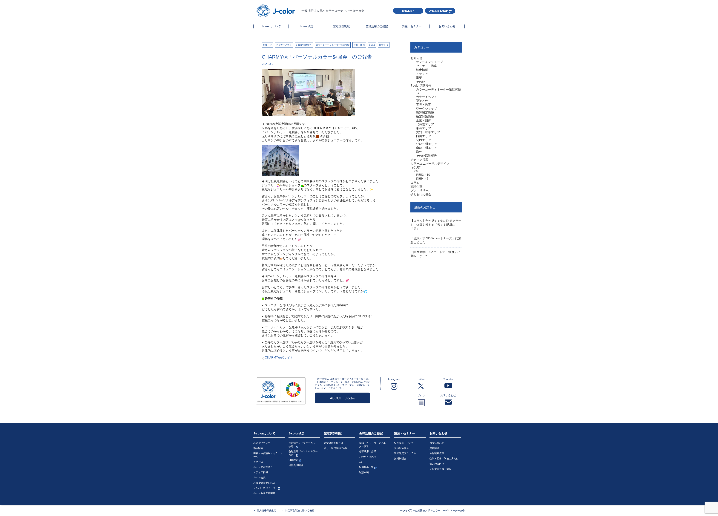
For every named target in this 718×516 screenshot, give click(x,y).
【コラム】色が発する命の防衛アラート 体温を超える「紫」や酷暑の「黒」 (435, 224)
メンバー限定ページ (265, 488)
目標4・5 (383, 45)
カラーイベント (426, 96)
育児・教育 (423, 104)
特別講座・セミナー (405, 443)
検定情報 (422, 69)
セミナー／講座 (284, 45)
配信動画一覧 (366, 467)
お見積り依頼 (436, 453)
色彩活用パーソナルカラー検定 (303, 453)
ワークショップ (426, 108)
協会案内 (258, 448)
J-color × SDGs (367, 456)
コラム (414, 182)
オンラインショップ (429, 62)
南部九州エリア (426, 147)
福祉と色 (422, 100)
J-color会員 (259, 477)
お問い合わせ (447, 26)
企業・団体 (359, 45)
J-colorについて (271, 26)
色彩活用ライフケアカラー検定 (303, 445)
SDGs (372, 45)
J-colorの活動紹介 (263, 467)
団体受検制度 (296, 465)
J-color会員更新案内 (264, 493)
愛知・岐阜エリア (428, 132)
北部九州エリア (426, 144)
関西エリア (423, 140)
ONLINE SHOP (438, 10)
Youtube (448, 379)
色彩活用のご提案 (377, 26)
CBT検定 (294, 460)
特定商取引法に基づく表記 (299, 510)
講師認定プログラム (405, 453)
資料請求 (434, 448)
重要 (419, 77)
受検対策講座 (401, 448)
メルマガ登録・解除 (440, 469)
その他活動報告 (426, 155)
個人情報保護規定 (266, 510)
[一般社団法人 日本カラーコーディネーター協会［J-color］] (276, 15)
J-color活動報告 (304, 45)
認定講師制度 (341, 26)
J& (418, 93)
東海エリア (423, 128)
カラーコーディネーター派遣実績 (332, 45)
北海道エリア (425, 124)
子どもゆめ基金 (420, 194)
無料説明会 (400, 458)
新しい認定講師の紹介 (336, 448)
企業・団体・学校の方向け (444, 458)
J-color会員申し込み (264, 482)
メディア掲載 (419, 159)
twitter (421, 379)
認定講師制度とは (333, 443)
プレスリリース (420, 190)
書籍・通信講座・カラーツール (268, 455)
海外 (419, 151)
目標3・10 (423, 174)
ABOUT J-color (342, 398)
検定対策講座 (425, 116)
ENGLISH (408, 10)
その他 (420, 81)
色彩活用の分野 (367, 451)
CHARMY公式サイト (279, 357)
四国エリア (423, 136)
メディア (422, 73)
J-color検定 (306, 26)
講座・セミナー (412, 26)
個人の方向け (436, 463)
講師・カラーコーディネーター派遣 (373, 445)
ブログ (421, 395)
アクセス (258, 461)
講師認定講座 (425, 112)
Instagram (394, 379)
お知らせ (267, 45)
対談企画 (416, 186)
